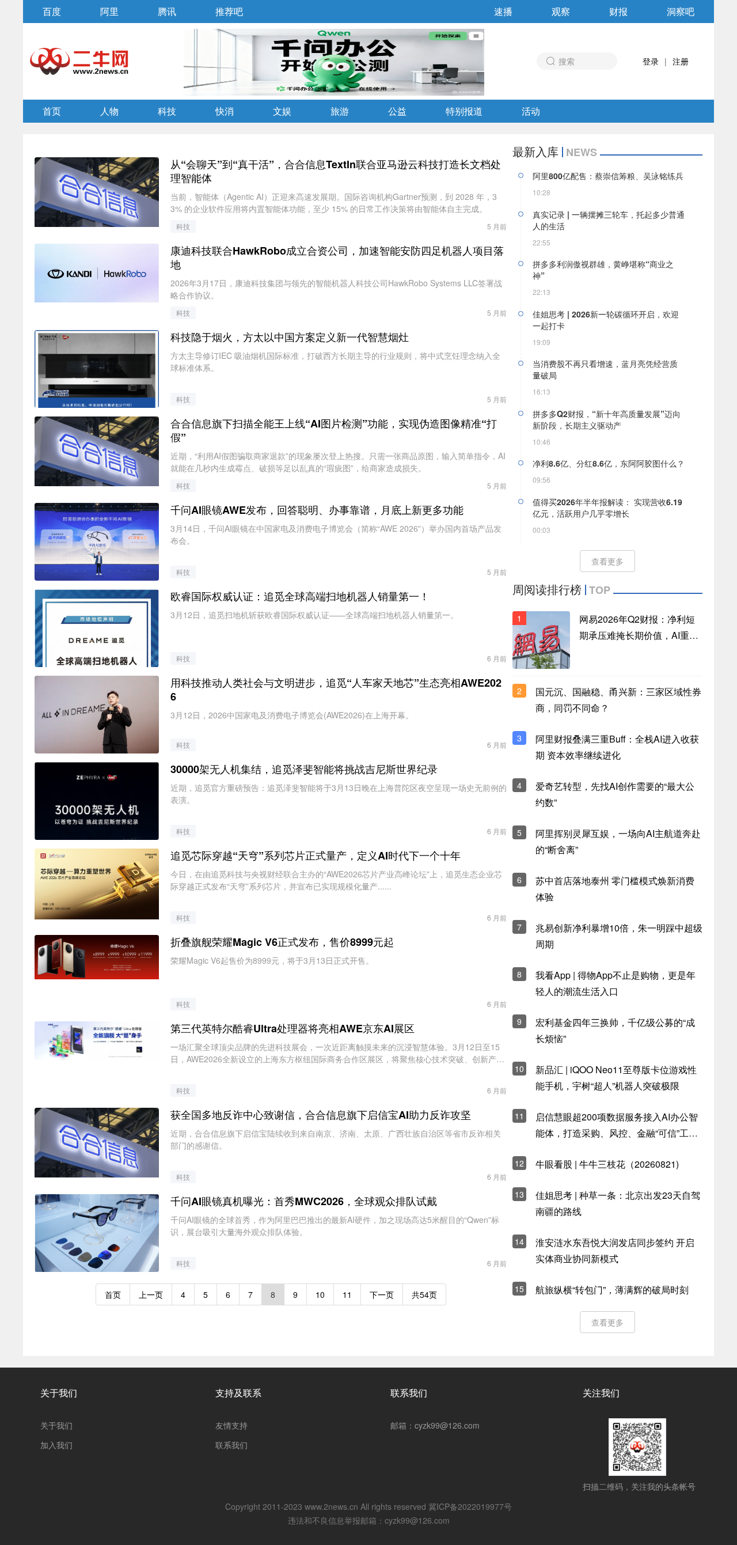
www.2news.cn (331, 1506)
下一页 (382, 1294)
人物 (109, 111)
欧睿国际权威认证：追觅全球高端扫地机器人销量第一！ (300, 596)
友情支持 (231, 1425)
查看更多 (607, 561)
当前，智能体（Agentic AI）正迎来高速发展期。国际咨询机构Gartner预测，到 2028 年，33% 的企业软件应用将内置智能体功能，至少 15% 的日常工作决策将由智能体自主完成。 (333, 202)
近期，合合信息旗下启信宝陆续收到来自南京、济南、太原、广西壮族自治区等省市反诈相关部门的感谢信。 (335, 1139)
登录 (651, 61)
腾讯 (167, 11)
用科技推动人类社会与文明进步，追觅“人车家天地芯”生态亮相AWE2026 (336, 689)
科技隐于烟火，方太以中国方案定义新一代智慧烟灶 (289, 337)
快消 (224, 111)
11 (347, 1294)
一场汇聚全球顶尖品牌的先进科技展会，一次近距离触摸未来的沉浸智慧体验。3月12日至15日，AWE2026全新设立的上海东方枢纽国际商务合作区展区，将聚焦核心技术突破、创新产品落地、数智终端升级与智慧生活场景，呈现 (337, 1053)
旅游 (339, 111)
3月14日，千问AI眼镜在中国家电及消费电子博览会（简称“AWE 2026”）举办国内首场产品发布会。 (336, 534)
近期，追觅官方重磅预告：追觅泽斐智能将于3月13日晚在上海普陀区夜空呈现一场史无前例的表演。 (338, 793)
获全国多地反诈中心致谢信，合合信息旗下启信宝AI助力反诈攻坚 (320, 1115)
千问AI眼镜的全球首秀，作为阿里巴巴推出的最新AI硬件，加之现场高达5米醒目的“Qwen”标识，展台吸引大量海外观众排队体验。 (334, 1225)
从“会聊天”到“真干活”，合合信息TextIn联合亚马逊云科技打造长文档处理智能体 (335, 171)
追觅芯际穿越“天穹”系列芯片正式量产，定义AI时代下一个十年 (315, 855)
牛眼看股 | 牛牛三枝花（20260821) (607, 1164)
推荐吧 (229, 11)
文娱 (282, 111)
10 (320, 1294)
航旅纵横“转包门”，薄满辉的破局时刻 (612, 1289)
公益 (397, 111)
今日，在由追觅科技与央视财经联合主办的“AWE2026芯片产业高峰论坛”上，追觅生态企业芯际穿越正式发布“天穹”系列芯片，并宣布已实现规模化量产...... (336, 880)
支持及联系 (238, 1392)
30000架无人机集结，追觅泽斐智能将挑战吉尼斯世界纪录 (304, 769)
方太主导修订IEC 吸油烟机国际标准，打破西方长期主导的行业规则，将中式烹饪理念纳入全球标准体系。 (335, 361)
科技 (167, 111)
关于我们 (58, 1392)
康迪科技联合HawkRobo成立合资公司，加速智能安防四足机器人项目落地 (337, 257)
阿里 (109, 11)
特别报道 (464, 111)
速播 (503, 11)
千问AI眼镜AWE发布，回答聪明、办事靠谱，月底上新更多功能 (317, 510)
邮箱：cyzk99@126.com (435, 1425)
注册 (681, 61)
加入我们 (56, 1445)
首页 (52, 111)
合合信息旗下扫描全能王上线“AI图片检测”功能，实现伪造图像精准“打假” (333, 430)
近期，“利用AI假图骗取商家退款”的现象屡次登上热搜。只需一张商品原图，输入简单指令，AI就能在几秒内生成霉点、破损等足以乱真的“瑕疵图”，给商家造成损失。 (338, 462)
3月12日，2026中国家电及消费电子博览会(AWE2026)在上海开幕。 (291, 715)
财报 (618, 11)
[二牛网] (80, 61)
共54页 (424, 1294)
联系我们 (231, 1445)
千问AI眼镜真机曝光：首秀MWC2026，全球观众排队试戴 (303, 1201)
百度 (52, 11)
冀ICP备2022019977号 (470, 1506)
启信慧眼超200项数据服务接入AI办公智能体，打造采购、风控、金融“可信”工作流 (616, 1133)
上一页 (151, 1294)
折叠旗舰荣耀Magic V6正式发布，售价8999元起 (282, 942)
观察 (561, 11)
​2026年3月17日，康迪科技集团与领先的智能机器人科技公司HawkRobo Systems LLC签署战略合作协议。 (336, 289)
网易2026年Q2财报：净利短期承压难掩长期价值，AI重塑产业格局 (638, 635)
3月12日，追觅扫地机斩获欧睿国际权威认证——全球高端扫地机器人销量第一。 (314, 614)
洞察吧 (680, 11)
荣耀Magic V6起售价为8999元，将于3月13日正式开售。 (272, 960)
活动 (531, 111)
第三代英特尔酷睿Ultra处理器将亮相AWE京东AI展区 (292, 1028)
